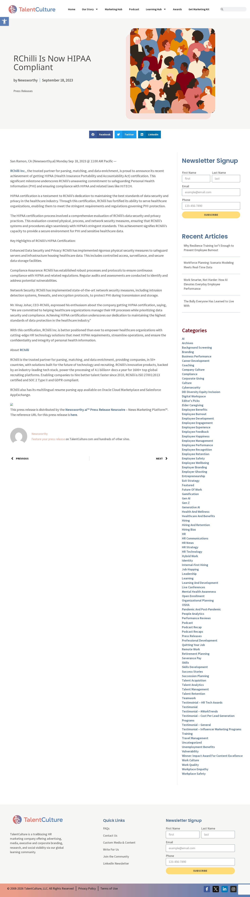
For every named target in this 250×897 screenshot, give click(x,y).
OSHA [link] (185, 605)
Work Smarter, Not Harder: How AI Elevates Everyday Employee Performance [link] (206, 284)
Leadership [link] (189, 574)
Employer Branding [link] (194, 467)
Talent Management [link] (195, 689)
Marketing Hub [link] (113, 9)
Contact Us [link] (110, 835)
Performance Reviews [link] (196, 618)
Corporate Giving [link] (193, 378)
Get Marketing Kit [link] (199, 9)
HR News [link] (188, 543)
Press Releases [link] (23, 91)
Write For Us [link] (111, 849)
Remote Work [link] (191, 649)
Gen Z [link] (186, 503)
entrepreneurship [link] (193, 476)
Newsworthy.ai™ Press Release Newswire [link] (95, 409)
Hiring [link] (186, 520)
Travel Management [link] (195, 738)
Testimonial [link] (190, 707)
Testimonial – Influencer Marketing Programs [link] (211, 729)
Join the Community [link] (116, 856)
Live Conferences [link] (193, 587)
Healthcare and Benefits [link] (198, 516)
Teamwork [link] (189, 698)
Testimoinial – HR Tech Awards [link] (202, 702)
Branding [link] (188, 352)
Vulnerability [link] (190, 751)
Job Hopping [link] (190, 569)
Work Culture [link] (190, 760)
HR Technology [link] (192, 552)
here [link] (74, 415)
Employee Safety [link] (193, 458)
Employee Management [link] (197, 441)
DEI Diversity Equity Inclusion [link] (201, 392)
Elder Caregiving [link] (192, 405)
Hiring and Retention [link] (196, 525)
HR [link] (184, 534)
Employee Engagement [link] (197, 423)
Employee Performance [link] (197, 445)
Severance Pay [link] (191, 658)
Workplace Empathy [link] (195, 769)
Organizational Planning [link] (198, 600)
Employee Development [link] (198, 418)
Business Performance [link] (196, 356)
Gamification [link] (190, 494)
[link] (4, 21)
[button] (101, 134)
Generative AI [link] (191, 507)
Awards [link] (177, 9)
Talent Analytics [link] (193, 685)
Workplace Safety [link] (194, 774)
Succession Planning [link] (195, 676)
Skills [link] (185, 662)
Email (185, 186)
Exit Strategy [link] (190, 481)
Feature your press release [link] (48, 439)
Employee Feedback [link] (195, 432)
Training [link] (187, 734)
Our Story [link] (88, 9)
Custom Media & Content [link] (119, 842)
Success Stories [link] (192, 671)
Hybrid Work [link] (190, 556)
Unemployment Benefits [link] (198, 747)
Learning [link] (188, 578)
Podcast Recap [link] (192, 627)
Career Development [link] (196, 361)
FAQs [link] (106, 828)
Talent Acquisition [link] (194, 680)
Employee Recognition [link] (197, 449)
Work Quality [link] (190, 765)
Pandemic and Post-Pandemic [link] (201, 609)
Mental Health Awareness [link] (199, 592)
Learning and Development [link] (200, 583)
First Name (189, 173)
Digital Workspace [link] (194, 396)
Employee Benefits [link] (194, 410)
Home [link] (71, 9)
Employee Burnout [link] (194, 414)
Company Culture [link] (193, 370)
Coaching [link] (188, 365)
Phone (186, 200)
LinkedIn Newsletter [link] (116, 863)
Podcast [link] (134, 9)
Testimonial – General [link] (196, 725)
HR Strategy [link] (190, 547)
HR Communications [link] (195, 538)
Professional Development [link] (199, 640)
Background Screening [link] (197, 347)
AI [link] (183, 339)
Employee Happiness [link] (196, 436)
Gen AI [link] (186, 498)
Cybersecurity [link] (191, 387)
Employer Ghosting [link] (194, 472)
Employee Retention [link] (195, 454)
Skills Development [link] (195, 667)
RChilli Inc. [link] (18, 171)
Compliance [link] (189, 374)
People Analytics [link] (193, 614)
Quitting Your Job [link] (193, 645)
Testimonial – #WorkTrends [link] (200, 711)
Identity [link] (187, 560)
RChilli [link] (24, 350)
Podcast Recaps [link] (192, 631)
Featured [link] (188, 485)
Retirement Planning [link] (196, 654)
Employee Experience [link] (196, 427)
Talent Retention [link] (193, 694)
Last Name (219, 173)
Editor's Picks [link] (191, 401)
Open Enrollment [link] (193, 596)
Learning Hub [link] (154, 9)
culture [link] (187, 383)
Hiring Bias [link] (189, 529)
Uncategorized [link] (192, 742)
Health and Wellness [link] (196, 512)
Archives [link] (187, 343)
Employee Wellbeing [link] (195, 463)
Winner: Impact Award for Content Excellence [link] (212, 756)
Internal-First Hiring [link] (195, 565)
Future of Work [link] (192, 489)
